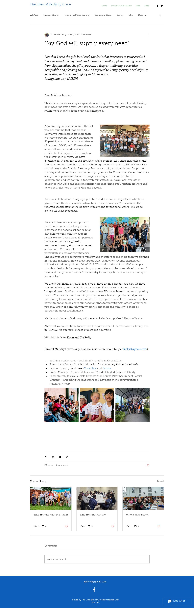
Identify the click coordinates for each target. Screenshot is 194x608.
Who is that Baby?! (137, 515)
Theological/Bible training (77, 15)
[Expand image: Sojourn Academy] (97, 405)
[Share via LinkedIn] (59, 456)
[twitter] (161, 5)
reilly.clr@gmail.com (95, 581)
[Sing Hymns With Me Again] (50, 498)
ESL (131, 15)
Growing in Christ (103, 15)
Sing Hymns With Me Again (51, 515)
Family (120, 15)
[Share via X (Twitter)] (52, 456)
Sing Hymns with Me (93, 515)
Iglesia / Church (51, 15)
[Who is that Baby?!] (143, 498)
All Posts (34, 15)
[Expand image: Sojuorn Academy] (61, 405)
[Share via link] (66, 456)
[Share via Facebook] (45, 456)
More (140, 15)
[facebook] (157, 5)
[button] (160, 15)
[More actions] (148, 35)
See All (160, 481)
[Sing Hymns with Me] (97, 498)
